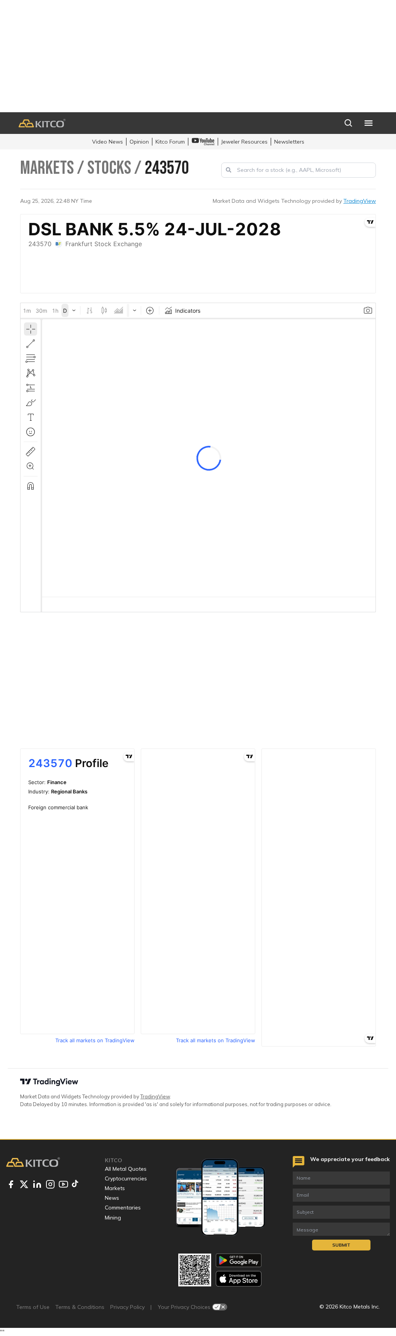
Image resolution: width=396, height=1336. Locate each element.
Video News (107, 141)
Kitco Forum (170, 141)
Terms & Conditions (79, 1306)
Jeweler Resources (244, 141)
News (112, 1197)
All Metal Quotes (126, 1168)
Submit (341, 1245)
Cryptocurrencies (126, 1178)
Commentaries (123, 1207)
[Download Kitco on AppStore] (238, 1278)
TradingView (359, 200)
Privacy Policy (127, 1306)
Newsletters (289, 141)
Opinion (139, 141)
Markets (115, 1188)
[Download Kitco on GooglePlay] (238, 1260)
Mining (113, 1217)
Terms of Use (33, 1306)
